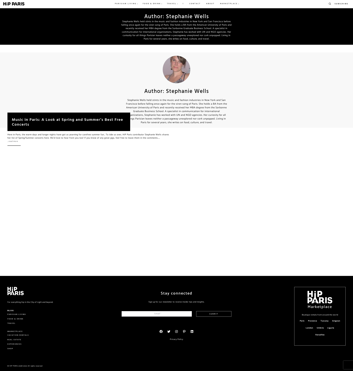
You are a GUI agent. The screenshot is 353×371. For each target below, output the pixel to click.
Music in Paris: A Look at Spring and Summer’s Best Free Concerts (67, 122)
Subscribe (341, 3)
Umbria (320, 328)
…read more (12, 141)
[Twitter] (169, 331)
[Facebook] (161, 331)
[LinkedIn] (192, 331)
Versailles (320, 334)
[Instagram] (176, 331)
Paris (302, 321)
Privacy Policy (176, 339)
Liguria (330, 328)
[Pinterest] (184, 331)
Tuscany (325, 321)
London (309, 328)
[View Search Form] (330, 4)
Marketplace (320, 307)
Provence (312, 321)
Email (157, 314)
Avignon (336, 321)
